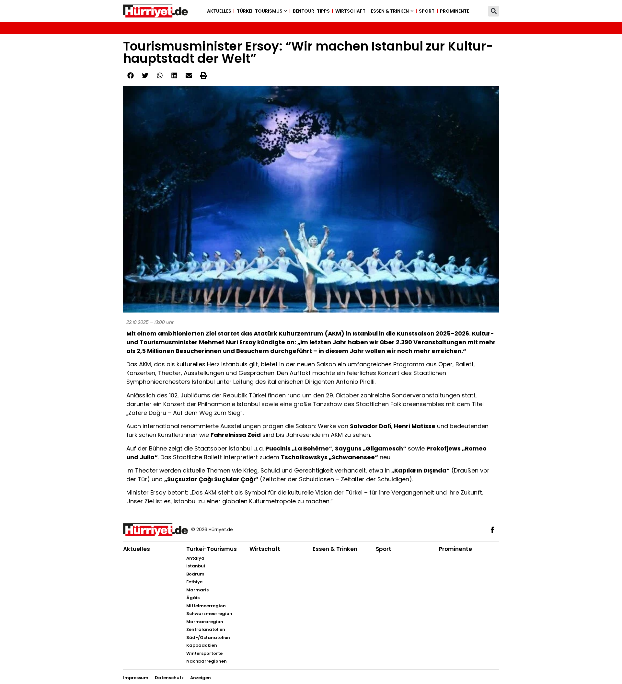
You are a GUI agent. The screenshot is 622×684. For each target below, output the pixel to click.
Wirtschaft (350, 11)
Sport (426, 11)
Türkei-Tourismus (259, 11)
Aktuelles (219, 11)
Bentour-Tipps (311, 11)
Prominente (454, 11)
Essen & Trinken (390, 11)
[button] (493, 11)
